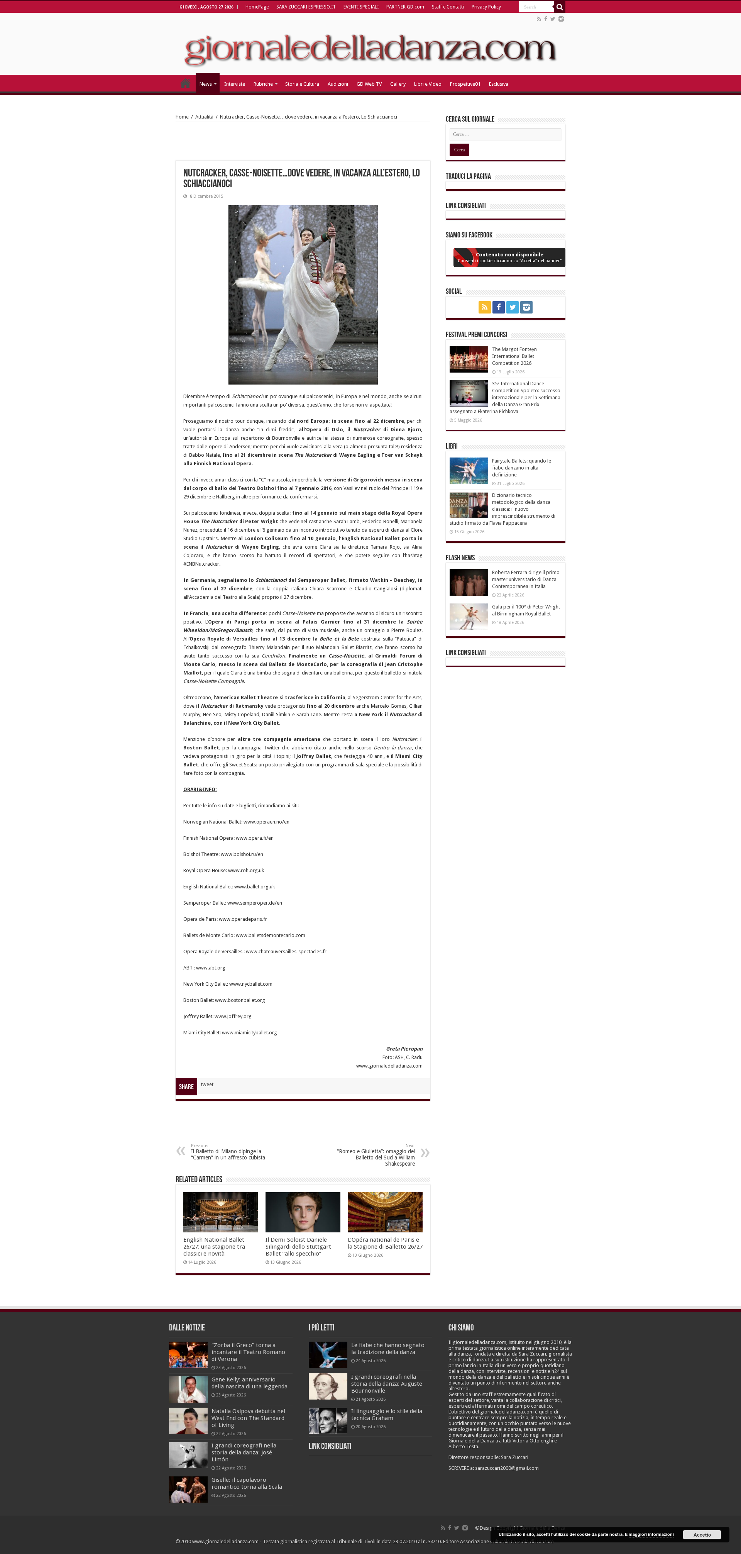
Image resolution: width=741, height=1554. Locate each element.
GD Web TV (369, 84)
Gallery (398, 84)
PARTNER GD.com (405, 7)
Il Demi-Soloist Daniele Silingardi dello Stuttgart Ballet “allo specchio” (298, 1246)
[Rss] (539, 19)
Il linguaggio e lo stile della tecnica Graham (386, 1415)
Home (182, 117)
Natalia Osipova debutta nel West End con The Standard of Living (248, 1418)
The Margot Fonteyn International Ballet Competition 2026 (514, 356)
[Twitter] (553, 19)
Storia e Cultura (302, 84)
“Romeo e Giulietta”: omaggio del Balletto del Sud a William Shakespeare (376, 1155)
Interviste (234, 84)
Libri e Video (428, 84)
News (206, 84)
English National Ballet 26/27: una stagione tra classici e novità (214, 1246)
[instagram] (561, 19)
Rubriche (263, 84)
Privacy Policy (486, 7)
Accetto (702, 1534)
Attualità (204, 117)
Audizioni (338, 84)
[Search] (559, 7)
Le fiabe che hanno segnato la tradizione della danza (388, 1349)
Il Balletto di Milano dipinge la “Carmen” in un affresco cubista (228, 1152)
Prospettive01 (465, 84)
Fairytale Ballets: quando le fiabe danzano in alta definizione (521, 468)
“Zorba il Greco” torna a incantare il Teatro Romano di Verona (248, 1352)
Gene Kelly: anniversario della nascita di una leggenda (249, 1383)
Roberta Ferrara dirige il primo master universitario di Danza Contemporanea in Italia (526, 579)
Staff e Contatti (448, 7)
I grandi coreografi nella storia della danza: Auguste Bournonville (386, 1383)
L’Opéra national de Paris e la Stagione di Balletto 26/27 (385, 1243)
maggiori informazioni (651, 1534)
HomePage (257, 7)
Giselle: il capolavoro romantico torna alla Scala (246, 1483)
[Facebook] (545, 19)
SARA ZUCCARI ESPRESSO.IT (306, 7)
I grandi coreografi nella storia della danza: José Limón (243, 1452)
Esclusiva (498, 84)
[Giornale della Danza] (370, 44)
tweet (207, 1084)
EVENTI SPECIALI (361, 7)
